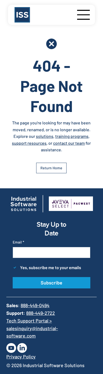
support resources (29, 143)
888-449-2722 (40, 313)
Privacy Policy (21, 356)
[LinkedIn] (22, 348)
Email (18, 242)
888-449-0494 (35, 305)
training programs (71, 136)
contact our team (69, 143)
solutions (44, 136)
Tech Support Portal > (29, 321)
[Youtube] (11, 348)
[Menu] (83, 14)
